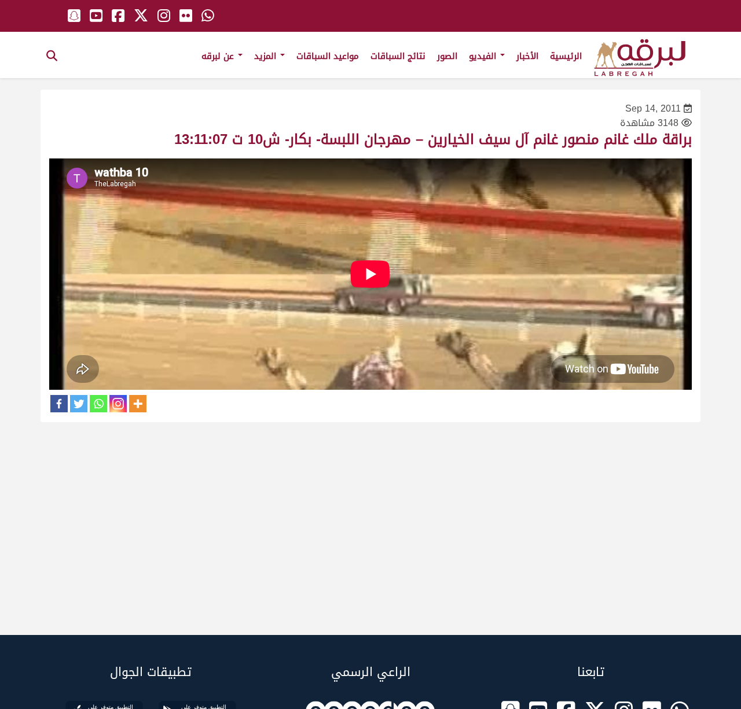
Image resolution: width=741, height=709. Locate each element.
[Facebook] (59, 403)
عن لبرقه (219, 56)
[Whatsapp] (98, 403)
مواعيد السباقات (327, 56)
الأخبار (527, 56)
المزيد (266, 56)
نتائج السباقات (397, 56)
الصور (447, 56)
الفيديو (484, 56)
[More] (137, 403)
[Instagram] (118, 403)
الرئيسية (566, 56)
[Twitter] (78, 403)
